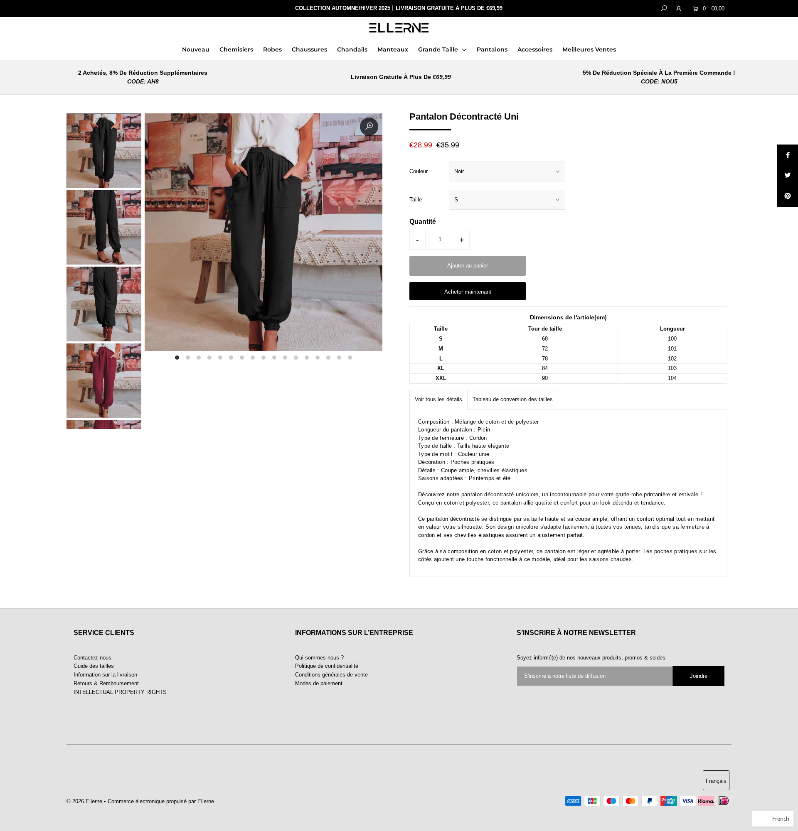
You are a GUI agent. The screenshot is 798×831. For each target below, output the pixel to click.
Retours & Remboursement (106, 683)
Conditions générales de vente (331, 675)
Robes (272, 49)
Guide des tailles (94, 666)
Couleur (418, 171)
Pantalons (492, 49)
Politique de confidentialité (326, 666)
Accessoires (534, 49)
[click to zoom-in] (369, 127)
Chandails (352, 49)
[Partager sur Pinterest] (787, 196)
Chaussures (309, 49)
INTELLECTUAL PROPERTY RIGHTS (120, 692)
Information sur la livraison (105, 675)
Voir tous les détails (438, 399)
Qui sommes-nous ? (319, 658)
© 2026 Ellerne (84, 801)
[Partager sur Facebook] (787, 155)
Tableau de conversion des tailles (513, 399)
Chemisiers (236, 49)
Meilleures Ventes (589, 49)
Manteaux (392, 49)
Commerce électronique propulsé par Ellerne (161, 801)
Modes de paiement (318, 683)
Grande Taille (439, 49)
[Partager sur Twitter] (787, 175)
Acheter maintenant (467, 292)
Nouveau (195, 49)
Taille (415, 199)
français (716, 781)
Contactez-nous (92, 658)
